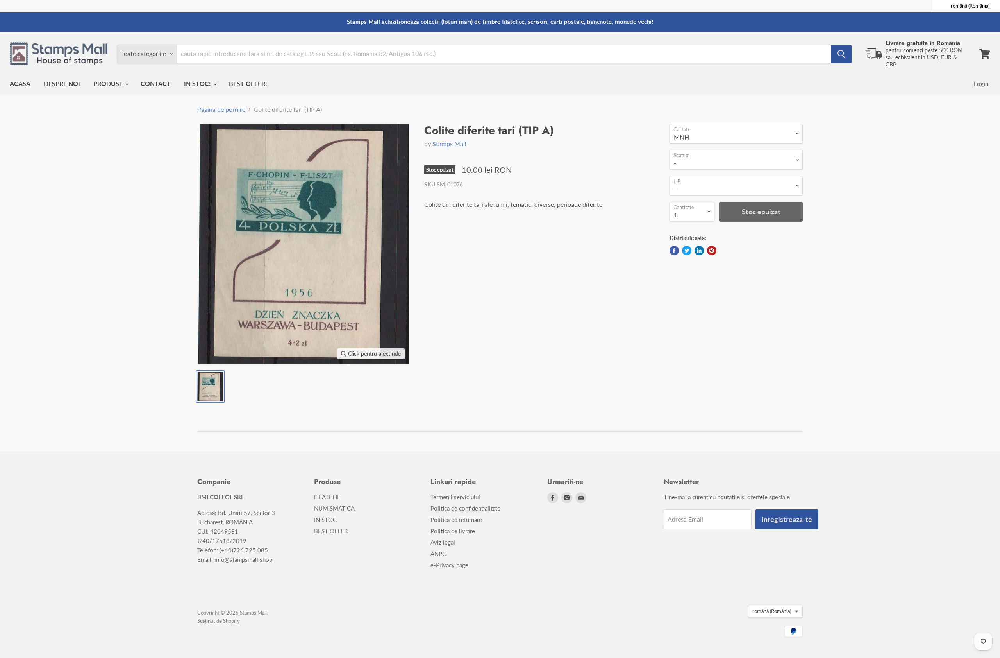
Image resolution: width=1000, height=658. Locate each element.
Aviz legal (442, 542)
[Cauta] (841, 54)
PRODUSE (108, 83)
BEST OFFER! (248, 83)
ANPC (438, 553)
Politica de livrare (452, 530)
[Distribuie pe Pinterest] (711, 250)
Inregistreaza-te (787, 519)
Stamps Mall (449, 143)
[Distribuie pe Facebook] (674, 250)
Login (981, 83)
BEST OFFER (331, 530)
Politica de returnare (456, 519)
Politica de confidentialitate (465, 508)
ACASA (20, 83)
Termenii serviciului (455, 496)
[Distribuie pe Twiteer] (686, 250)
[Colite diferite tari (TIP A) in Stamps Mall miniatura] (210, 386)
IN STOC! (198, 83)
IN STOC (325, 519)
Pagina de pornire (221, 109)
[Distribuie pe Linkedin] (699, 250)
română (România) (771, 611)
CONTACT (156, 83)
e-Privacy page (449, 564)
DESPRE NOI (62, 83)
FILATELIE (327, 496)
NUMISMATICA (334, 508)
